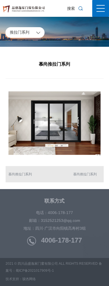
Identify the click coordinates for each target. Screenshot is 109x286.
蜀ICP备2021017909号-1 (35, 271)
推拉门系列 (25, 32)
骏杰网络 (29, 279)
